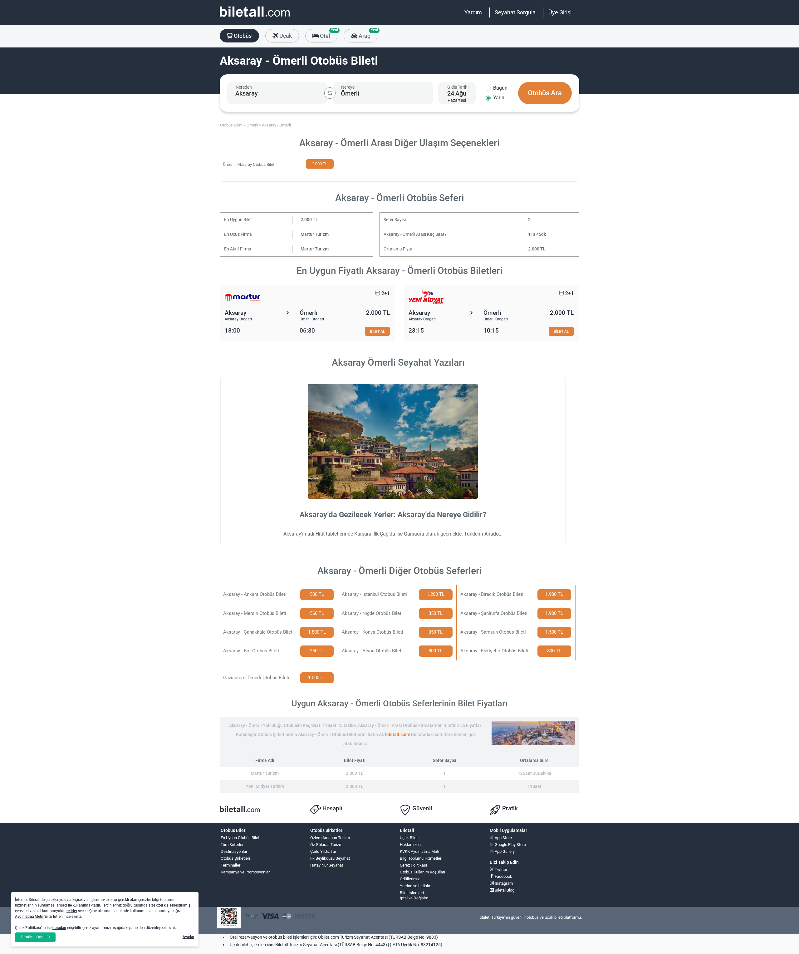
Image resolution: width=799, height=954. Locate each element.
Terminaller (230, 865)
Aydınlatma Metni (29, 916)
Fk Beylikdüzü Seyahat (330, 858)
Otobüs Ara (545, 93)
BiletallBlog (504, 890)
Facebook (503, 876)
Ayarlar (188, 937)
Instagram (503, 883)
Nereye (348, 87)
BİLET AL (377, 331)
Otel (328, 34)
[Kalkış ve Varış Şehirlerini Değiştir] (330, 93)
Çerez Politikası (413, 865)
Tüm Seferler (232, 844)
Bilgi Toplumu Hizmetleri (421, 858)
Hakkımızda (410, 844)
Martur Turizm (315, 234)
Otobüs (242, 35)
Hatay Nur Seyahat (326, 865)
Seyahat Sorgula (515, 12)
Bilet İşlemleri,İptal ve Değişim (414, 895)
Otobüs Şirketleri (235, 858)
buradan (59, 928)
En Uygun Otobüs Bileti (240, 837)
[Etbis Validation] (229, 918)
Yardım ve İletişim (415, 885)
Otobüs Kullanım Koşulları (422, 872)
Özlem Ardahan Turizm (330, 837)
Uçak (285, 35)
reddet (71, 911)
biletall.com (397, 734)
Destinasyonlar (234, 851)
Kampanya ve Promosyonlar (245, 872)
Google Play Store (510, 844)
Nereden (244, 87)
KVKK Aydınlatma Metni (420, 851)
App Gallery (504, 851)
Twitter (500, 869)
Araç (367, 34)
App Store (503, 837)
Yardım (473, 12)
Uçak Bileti (409, 837)
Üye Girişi (559, 12)
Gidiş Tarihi (457, 87)
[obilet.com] (255, 17)
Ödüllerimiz (409, 879)
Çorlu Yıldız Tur (323, 851)
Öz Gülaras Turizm (326, 844)
